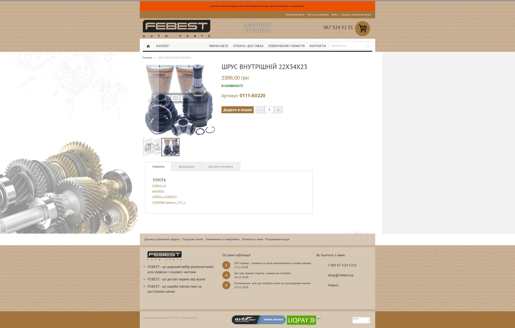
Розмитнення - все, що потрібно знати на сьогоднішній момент (272, 283)
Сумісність (158, 166)
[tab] (158, 166)
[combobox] (351, 46)
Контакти (317, 46)
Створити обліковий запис (356, 14)
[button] (151, 100)
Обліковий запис (295, 14)
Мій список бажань (318, 14)
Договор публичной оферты (162, 239)
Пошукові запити (192, 239)
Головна (147, 57)
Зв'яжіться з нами (252, 239)
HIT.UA (356, 319)
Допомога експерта (220, 166)
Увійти (334, 14)
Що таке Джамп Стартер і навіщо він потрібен (262, 273)
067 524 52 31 (338, 27)
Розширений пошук (277, 239)
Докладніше (186, 166)
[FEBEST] (176, 28)
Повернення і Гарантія (286, 46)
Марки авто (218, 46)
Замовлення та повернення (222, 239)
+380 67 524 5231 (342, 265)
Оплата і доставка (248, 46)
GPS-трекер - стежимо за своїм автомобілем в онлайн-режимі (272, 263)
